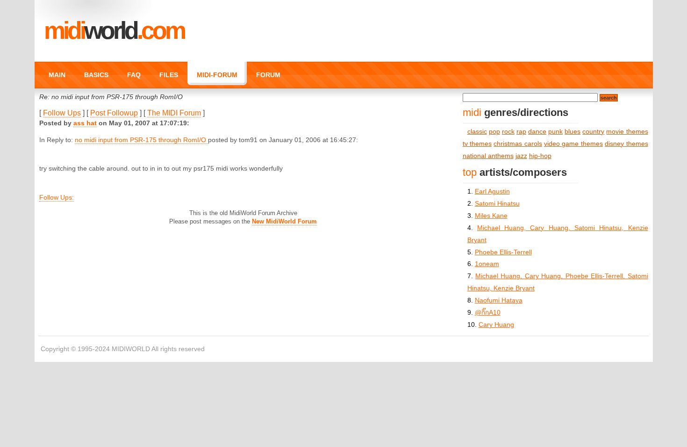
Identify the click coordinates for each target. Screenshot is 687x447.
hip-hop (540, 155)
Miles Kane (491, 215)
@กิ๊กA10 (488, 312)
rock (508, 131)
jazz (521, 155)
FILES (168, 75)
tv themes (477, 143)
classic (477, 131)
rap (521, 131)
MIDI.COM (114, 30)
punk (555, 131)
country (593, 131)
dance (537, 131)
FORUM (268, 75)
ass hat (85, 123)
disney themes (626, 143)
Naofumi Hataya (498, 300)
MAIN (57, 75)
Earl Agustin (492, 191)
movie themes (627, 131)
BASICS (96, 75)
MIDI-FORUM (217, 75)
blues (572, 131)
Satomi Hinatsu (497, 203)
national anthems (488, 155)
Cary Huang (496, 324)
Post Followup (114, 113)
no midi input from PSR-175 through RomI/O (141, 140)
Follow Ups (62, 113)
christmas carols (518, 143)
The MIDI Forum (174, 113)
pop (494, 131)
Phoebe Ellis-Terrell (503, 252)
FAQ (134, 75)
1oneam (487, 263)
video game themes (573, 143)
